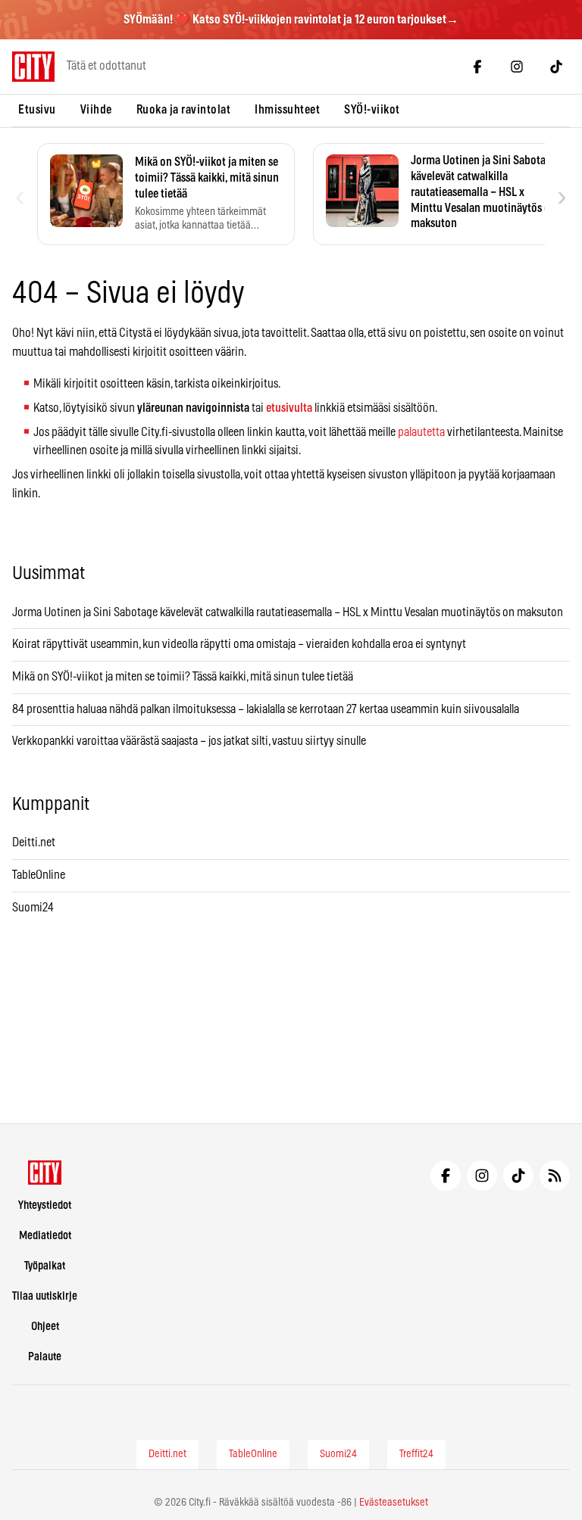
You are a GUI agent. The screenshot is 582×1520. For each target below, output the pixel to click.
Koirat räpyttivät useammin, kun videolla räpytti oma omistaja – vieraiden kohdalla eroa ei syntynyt (239, 644)
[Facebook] (477, 66)
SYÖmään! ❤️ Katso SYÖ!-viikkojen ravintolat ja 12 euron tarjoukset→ (291, 20)
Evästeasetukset (393, 1502)
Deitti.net (33, 842)
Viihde (96, 110)
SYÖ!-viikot (372, 110)
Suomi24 (33, 908)
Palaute (44, 1357)
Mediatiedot (45, 1235)
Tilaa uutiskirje (44, 1296)
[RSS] (555, 1175)
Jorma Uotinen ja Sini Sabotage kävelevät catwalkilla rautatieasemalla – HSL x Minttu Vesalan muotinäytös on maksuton (287, 612)
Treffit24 (416, 1454)
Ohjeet (45, 1326)
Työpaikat (44, 1266)
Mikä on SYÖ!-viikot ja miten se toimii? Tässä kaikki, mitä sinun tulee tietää (182, 677)
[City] (45, 1172)
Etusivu (37, 110)
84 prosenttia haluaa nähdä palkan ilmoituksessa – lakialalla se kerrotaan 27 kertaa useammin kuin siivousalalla (265, 709)
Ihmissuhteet (287, 110)
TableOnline (38, 875)
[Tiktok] (556, 66)
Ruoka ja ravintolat (183, 110)
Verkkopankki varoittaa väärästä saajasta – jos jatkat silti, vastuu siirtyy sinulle (189, 741)
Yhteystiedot (44, 1205)
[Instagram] (516, 66)
